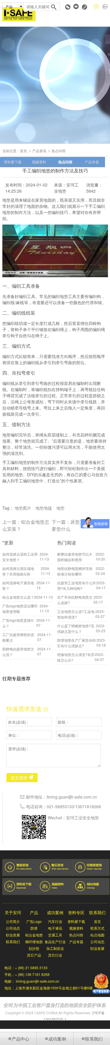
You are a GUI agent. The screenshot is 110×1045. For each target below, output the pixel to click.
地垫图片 (23, 508)
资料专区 (76, 912)
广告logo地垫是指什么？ (18, 623)
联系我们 (13, 941)
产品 (34, 912)
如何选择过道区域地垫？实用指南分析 (18, 571)
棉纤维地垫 (34, 941)
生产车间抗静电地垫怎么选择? (74, 600)
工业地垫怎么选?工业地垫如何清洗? (75, 614)
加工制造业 (55, 948)
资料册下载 (12, 161)
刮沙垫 (34, 948)
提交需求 (19, 777)
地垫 (60, 508)
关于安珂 (13, 912)
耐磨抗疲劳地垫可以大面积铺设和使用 (74, 556)
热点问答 (65, 162)
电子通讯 (55, 928)
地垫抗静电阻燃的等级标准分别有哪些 (74, 571)
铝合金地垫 (34, 934)
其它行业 (55, 955)
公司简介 (13, 921)
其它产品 (34, 955)
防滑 (34, 928)
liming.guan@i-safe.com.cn (72, 797)
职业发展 (13, 934)
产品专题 (92, 161)
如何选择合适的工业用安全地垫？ (20, 556)
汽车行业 (55, 921)
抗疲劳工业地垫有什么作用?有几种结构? (76, 585)
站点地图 (97, 934)
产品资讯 (39, 150)
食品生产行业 (55, 941)
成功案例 (55, 912)
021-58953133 (60, 806)
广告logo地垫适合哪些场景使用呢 (20, 608)
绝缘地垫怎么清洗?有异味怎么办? (75, 657)
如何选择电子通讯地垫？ (18, 585)
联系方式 (97, 928)
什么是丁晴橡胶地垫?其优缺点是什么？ (75, 628)
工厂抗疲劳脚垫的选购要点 (18, 637)
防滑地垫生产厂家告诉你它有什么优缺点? (76, 643)
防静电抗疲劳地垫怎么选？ (18, 651)
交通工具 (55, 934)
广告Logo (34, 921)
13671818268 (88, 806)
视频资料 (39, 161)
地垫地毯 (43, 508)
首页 (23, 150)
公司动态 (13, 928)
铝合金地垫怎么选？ (18, 597)
